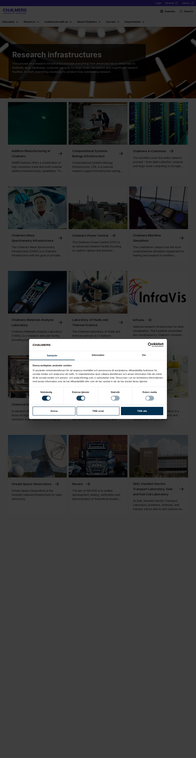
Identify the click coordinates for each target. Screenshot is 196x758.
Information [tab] (98, 355)
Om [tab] (144, 355)
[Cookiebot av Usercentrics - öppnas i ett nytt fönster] (150, 345)
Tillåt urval (98, 411)
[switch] (80, 398)
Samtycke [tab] (52, 355)
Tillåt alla (142, 411)
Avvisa (54, 411)
